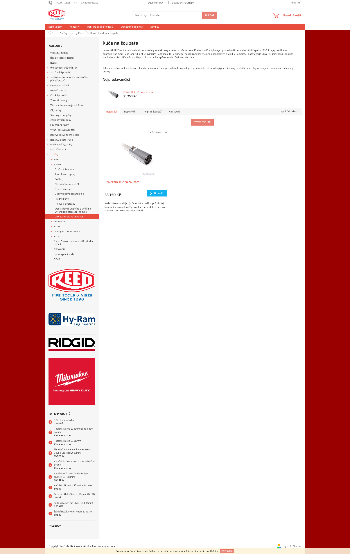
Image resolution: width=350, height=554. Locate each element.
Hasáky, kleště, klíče (61, 140)
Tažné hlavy (62, 199)
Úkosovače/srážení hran (63, 68)
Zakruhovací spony (60, 120)
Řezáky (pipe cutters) (62, 58)
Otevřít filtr (202, 122)
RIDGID (57, 226)
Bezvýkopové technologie (64, 135)
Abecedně (174, 112)
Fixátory (59, 179)
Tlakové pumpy (58, 100)
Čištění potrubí (58, 95)
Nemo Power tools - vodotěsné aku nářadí (73, 243)
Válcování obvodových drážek (66, 105)
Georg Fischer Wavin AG (67, 231)
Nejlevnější (130, 112)
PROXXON (59, 249)
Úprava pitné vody (64, 254)
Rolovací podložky (65, 204)
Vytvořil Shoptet (293, 546)
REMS (57, 259)
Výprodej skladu (59, 53)
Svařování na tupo (65, 169)
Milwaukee (60, 222)
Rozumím (227, 551)
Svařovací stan (63, 189)
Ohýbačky (55, 110)
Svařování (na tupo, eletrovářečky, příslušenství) (69, 79)
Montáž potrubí (58, 90)
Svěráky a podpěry (60, 115)
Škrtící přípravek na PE (67, 184)
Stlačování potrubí (60, 72)
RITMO (57, 236)
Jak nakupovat (156, 3)
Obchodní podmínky (183, 3)
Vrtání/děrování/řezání (62, 130)
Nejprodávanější (152, 112)
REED (57, 159)
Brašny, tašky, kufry (61, 144)
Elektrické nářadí (59, 85)
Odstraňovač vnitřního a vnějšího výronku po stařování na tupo (73, 210)
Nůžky (53, 63)
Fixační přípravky (59, 125)
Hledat (209, 15)
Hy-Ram (58, 164)
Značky (54, 154)
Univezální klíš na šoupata (69, 217)
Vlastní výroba (58, 149)
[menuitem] (55, 27)
